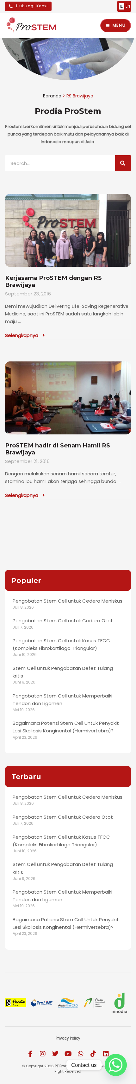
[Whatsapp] (116, 1065)
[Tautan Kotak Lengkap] (68, 266)
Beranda (52, 96)
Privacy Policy (68, 1038)
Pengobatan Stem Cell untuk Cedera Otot (63, 620)
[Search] (123, 163)
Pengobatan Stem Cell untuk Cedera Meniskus (67, 601)
